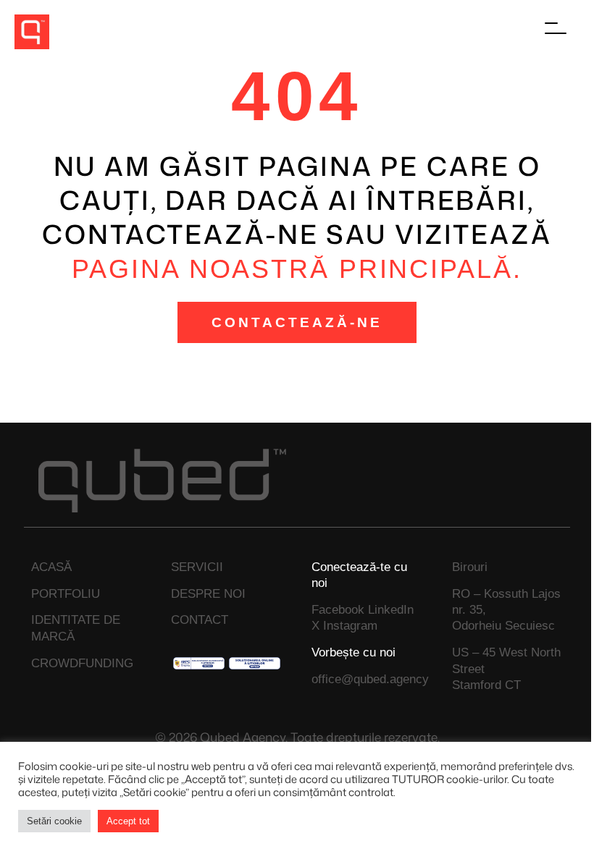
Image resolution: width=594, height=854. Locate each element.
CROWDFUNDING (82, 663)
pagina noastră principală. (297, 269)
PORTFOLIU (65, 593)
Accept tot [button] (128, 821)
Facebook (337, 609)
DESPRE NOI (208, 593)
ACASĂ (51, 566)
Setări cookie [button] (54, 821)
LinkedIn (391, 609)
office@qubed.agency (370, 679)
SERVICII (197, 566)
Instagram (350, 625)
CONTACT (199, 619)
